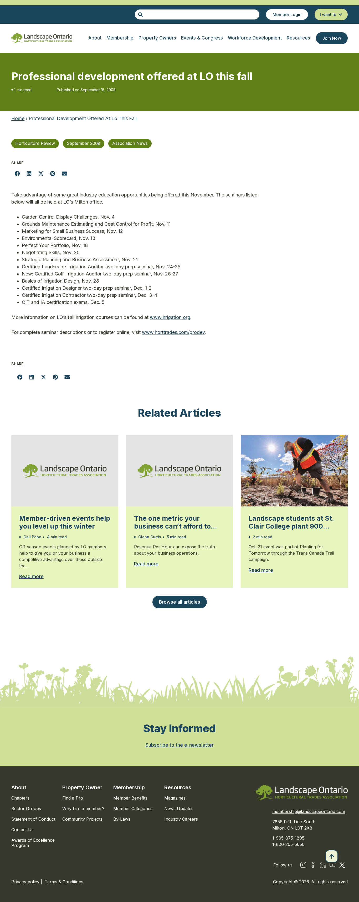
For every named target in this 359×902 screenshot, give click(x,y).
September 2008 (83, 143)
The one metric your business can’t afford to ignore (172, 522)
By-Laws (121, 819)
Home (17, 118)
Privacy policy (26, 881)
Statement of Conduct (33, 819)
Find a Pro (72, 798)
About (18, 787)
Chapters (20, 798)
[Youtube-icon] (332, 865)
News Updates (178, 808)
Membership (129, 787)
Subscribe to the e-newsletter (180, 745)
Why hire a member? (83, 808)
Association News (130, 143)
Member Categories (132, 808)
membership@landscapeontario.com (308, 811)
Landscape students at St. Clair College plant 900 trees (291, 522)
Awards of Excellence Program (33, 842)
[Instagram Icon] (303, 865)
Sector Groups (26, 808)
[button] (17, 173)
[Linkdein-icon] (323, 865)
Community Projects (82, 819)
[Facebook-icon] (313, 865)
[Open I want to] (340, 14)
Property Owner (82, 787)
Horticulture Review (35, 143)
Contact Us (22, 829)
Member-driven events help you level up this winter (64, 522)
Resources (177, 787)
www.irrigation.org (170, 317)
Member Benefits (130, 798)
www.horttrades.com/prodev (173, 332)
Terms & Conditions (64, 881)
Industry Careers (181, 819)
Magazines (175, 798)
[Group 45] (342, 865)
